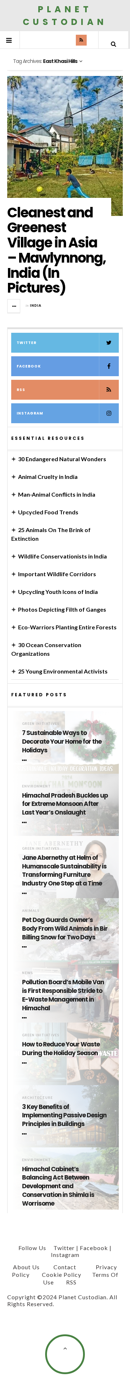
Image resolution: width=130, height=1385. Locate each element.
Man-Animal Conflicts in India (56, 494)
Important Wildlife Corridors (57, 573)
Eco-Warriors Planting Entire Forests (67, 627)
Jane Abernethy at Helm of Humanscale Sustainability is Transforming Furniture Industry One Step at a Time (64, 871)
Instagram (30, 413)
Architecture (37, 1098)
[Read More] (25, 760)
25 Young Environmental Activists (63, 671)
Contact (64, 1266)
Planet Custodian (65, 15)
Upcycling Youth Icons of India (58, 591)
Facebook (29, 366)
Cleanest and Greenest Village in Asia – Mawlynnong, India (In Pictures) (56, 250)
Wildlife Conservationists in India (62, 556)
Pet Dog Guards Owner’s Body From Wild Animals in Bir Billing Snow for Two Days (65, 929)
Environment (36, 786)
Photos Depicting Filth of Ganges (62, 609)
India (36, 305)
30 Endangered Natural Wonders (62, 458)
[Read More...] (14, 306)
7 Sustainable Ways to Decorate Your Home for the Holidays (61, 742)
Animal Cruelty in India (48, 476)
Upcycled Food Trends (48, 512)
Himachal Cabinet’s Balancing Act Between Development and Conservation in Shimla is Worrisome (58, 1186)
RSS (21, 389)
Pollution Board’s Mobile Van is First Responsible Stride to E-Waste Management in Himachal (63, 995)
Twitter (26, 342)
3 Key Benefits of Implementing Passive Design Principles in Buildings (64, 1116)
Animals (30, 911)
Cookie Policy (61, 1274)
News (27, 973)
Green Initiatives (40, 724)
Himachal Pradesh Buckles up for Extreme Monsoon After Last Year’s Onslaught (65, 804)
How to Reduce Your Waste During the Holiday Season (61, 1048)
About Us (26, 1266)
